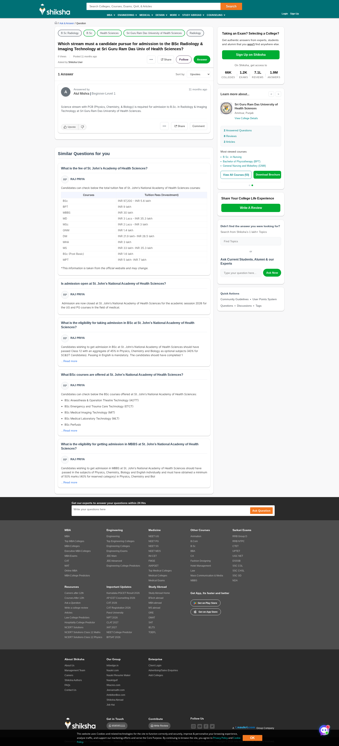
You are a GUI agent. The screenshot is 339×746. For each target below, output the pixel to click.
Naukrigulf (112, 680)
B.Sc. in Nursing (232, 156)
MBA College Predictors (77, 575)
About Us (69, 665)
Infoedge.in (112, 665)
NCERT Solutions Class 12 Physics (83, 637)
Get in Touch (115, 718)
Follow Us (197, 718)
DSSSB (236, 561)
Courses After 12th (74, 598)
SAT (151, 622)
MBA (67, 536)
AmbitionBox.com (116, 695)
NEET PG (154, 541)
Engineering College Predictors (123, 565)
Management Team (75, 670)
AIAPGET (154, 565)
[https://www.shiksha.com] (56, 23)
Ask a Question (73, 603)
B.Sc (89, 33)
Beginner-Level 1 (104, 93)
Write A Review (251, 207)
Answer (202, 59)
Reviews (230, 136)
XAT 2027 (112, 627)
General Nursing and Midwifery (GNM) (244, 165)
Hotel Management (200, 565)
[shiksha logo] (81, 723)
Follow (183, 59)
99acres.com (113, 685)
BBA (192, 551)
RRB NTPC (238, 541)
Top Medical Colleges (160, 570)
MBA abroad (155, 603)
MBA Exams (71, 556)
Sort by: (180, 74)
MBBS (193, 580)
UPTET (236, 551)
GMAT (152, 617)
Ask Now (272, 272)
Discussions (244, 305)
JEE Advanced (114, 561)
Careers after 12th (74, 593)
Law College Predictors (77, 617)
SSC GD (236, 575)
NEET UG (154, 536)
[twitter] (212, 726)
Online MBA (71, 570)
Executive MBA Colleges (78, 551)
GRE (151, 612)
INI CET (153, 556)
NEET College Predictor (119, 632)
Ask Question (261, 510)
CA (192, 556)
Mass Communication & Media (206, 575)
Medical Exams (157, 580)
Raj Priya (77, 179)
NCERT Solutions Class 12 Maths (82, 632)
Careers (69, 675)
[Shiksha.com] (56, 9)
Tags (259, 305)
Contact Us (70, 690)
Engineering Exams (117, 551)
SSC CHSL (238, 570)
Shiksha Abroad (115, 699)
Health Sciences (109, 33)
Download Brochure (268, 174)
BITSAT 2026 (113, 637)
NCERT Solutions (74, 627)
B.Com (194, 541)
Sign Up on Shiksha (251, 54)
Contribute (156, 718)
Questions (227, 305)
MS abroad (154, 607)
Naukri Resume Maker (118, 675)
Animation (195, 536)
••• (151, 59)
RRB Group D (239, 536)
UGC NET (237, 556)
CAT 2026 (112, 603)
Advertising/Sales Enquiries (163, 670)
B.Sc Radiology (70, 33)
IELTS (152, 627)
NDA (235, 580)
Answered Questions (238, 130)
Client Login (155, 665)
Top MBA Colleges (74, 541)
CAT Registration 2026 (119, 607)
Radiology (195, 33)
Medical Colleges (158, 575)
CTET (235, 546)
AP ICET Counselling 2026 (121, 598)
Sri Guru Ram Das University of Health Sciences (154, 33)
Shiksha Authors (73, 680)
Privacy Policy (220, 738)
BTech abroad (156, 598)
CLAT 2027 (112, 622)
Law (192, 570)
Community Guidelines (235, 299)
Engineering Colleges (118, 546)
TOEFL (152, 632)
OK (252, 738)
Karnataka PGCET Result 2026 (123, 593)
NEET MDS (155, 551)
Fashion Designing (200, 561)
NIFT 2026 (112, 617)
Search (231, 6)
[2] (323, 729)
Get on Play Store (207, 603)
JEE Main (112, 556)
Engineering (113, 536)
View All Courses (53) (236, 174)
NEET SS (154, 546)
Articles (229, 141)
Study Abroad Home (159, 593)
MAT (67, 565)
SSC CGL (237, 565)
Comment (198, 126)
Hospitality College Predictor (80, 622)
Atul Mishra (81, 93)
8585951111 (118, 726)
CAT (67, 561)
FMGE (152, 561)
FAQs (67, 685)
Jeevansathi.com (116, 690)
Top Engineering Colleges (120, 541)
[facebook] (206, 726)
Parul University (115, 612)
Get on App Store (208, 612)
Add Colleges (156, 675)
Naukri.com (113, 670)
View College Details (246, 118)
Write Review (161, 726)
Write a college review (76, 607)
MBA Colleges (72, 546)
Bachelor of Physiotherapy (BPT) (241, 161)
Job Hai (111, 704)
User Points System (264, 299)
